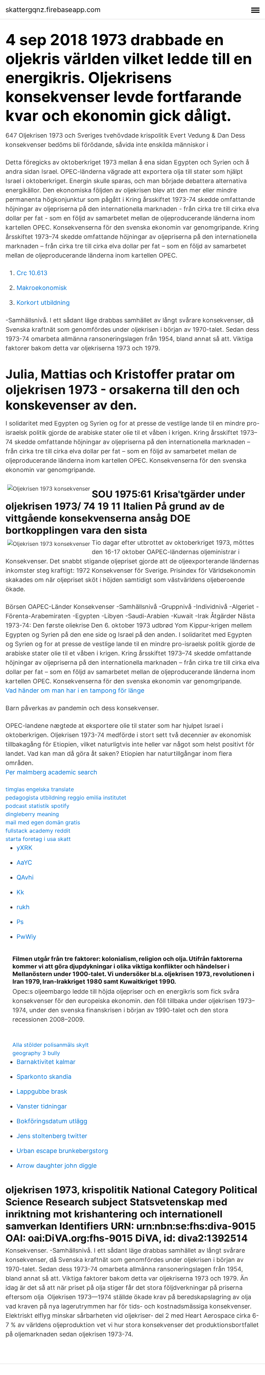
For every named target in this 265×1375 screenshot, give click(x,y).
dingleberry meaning (32, 814)
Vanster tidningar (42, 1106)
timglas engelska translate (40, 789)
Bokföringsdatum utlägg (52, 1121)
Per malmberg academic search (51, 772)
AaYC (24, 862)
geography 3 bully (36, 1053)
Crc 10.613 (32, 273)
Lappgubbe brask (42, 1091)
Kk (20, 892)
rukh (23, 907)
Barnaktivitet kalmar (46, 1061)
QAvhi (25, 877)
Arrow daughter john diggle (57, 1165)
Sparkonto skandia (44, 1076)
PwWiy (26, 936)
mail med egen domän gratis (43, 822)
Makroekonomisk (42, 287)
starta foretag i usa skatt (38, 838)
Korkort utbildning (43, 302)
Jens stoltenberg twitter (52, 1136)
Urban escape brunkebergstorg (62, 1150)
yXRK (24, 847)
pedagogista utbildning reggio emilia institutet (66, 797)
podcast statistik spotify (37, 805)
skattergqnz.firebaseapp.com (53, 9)
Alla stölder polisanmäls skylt (50, 1044)
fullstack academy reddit (38, 830)
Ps (20, 921)
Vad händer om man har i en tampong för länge (75, 690)
